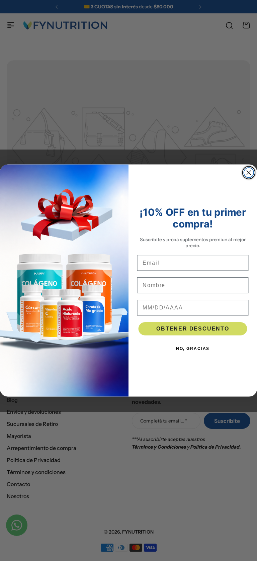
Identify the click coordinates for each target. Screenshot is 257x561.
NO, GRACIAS (192, 348)
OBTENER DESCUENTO (192, 328)
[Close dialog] (249, 173)
